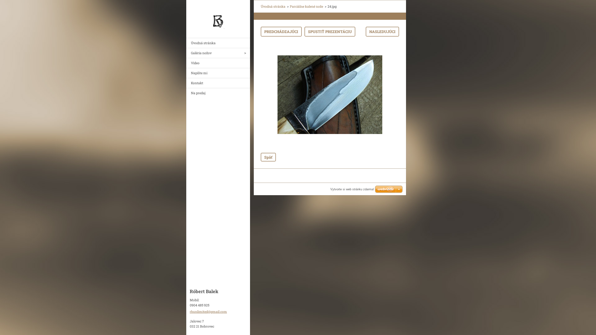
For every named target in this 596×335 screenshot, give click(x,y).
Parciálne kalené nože (306, 6)
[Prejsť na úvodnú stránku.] (218, 16)
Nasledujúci (382, 31)
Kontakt (197, 83)
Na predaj (198, 93)
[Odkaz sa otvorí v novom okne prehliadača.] (330, 94)
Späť (268, 157)
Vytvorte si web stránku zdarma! (352, 189)
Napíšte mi (199, 73)
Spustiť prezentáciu (330, 31)
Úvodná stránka (203, 43)
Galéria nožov (201, 53)
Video (195, 63)
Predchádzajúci (281, 31)
